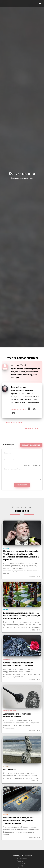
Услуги (22, 863)
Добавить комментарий (31, 445)
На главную (22, 859)
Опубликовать (22, 485)
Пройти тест (22, 861)
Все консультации (14, 422)
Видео (22, 866)
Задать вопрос (31, 428)
